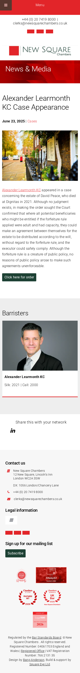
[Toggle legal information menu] (11, 520)
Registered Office (32, 651)
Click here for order (19, 277)
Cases (32, 121)
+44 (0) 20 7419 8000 (39, 19)
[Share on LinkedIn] (13, 430)
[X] (30, 31)
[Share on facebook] (19, 430)
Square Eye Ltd (39, 664)
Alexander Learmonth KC (21, 190)
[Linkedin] (40, 31)
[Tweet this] (7, 430)
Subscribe (15, 553)
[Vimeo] (49, 31)
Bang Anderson (33, 660)
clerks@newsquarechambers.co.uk (40, 23)
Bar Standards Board (46, 637)
